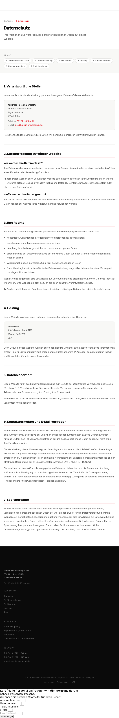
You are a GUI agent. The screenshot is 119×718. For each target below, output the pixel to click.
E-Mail (4, 709)
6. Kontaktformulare (15, 66)
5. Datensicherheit (101, 60)
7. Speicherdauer (39, 66)
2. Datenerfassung (44, 60)
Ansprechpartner (10, 700)
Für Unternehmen (12, 600)
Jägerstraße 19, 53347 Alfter (17, 630)
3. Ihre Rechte (65, 60)
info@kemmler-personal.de (29, 125)
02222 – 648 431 (25, 121)
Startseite (8, 21)
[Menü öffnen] (112, 5)
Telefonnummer (10, 706)
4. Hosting (82, 60)
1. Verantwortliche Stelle (17, 60)
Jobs (6, 612)
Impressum (49, 682)
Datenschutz (62, 682)
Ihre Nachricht (9, 713)
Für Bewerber (10, 604)
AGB (73, 682)
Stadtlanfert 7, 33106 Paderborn (19, 638)
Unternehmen (8, 703)
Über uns (8, 608)
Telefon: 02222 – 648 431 (16, 653)
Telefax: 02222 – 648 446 (16, 657)
